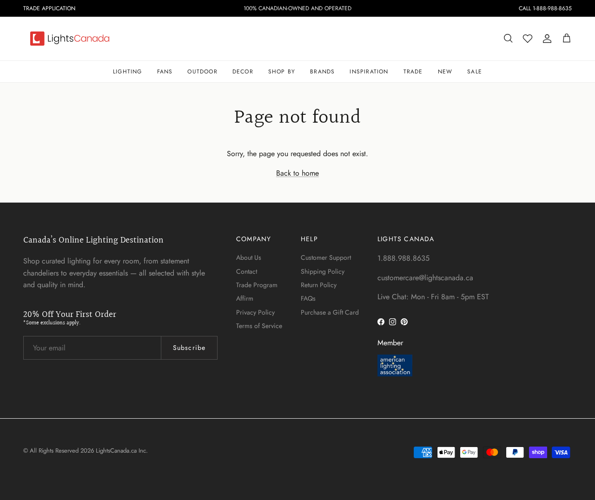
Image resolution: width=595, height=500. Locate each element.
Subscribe (189, 347)
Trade (413, 71)
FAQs (308, 298)
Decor (242, 71)
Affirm (244, 298)
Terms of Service (259, 325)
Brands (322, 71)
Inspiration (369, 71)
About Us (248, 257)
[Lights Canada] (69, 39)
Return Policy (319, 284)
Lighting (127, 71)
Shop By (281, 71)
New (445, 71)
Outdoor (202, 71)
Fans (165, 71)
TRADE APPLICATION (49, 8)
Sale (474, 71)
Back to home (297, 173)
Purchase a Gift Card (330, 312)
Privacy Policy (255, 312)
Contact (246, 271)
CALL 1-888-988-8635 (545, 8)
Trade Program (257, 284)
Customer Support (326, 257)
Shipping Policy (322, 271)
